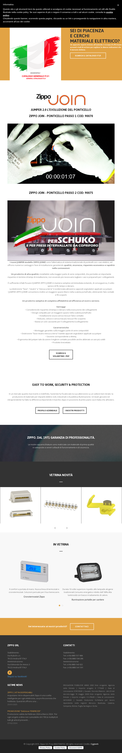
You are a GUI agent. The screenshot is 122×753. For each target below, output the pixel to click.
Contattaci (82, 626)
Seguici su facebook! (17, 676)
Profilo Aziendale (47, 410)
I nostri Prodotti (74, 410)
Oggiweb (94, 744)
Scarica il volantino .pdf (61, 354)
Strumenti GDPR (75, 747)
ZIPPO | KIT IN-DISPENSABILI (19, 692)
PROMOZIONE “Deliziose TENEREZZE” (24, 711)
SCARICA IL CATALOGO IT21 (88, 55)
